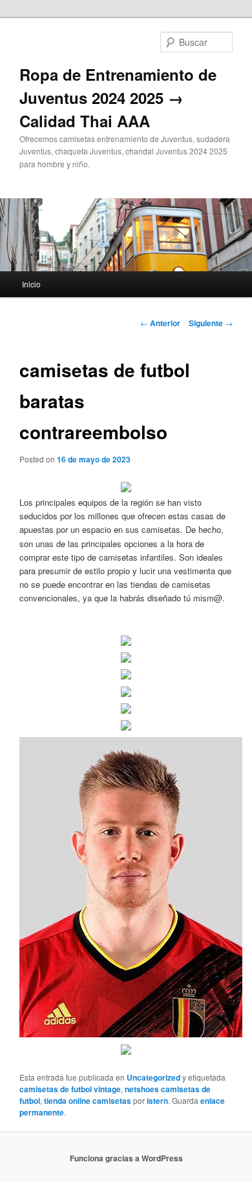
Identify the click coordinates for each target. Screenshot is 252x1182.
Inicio (31, 283)
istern (157, 1100)
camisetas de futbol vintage (70, 1089)
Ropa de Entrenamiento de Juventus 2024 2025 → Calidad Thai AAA (117, 97)
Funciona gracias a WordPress (126, 1158)
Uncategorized (153, 1077)
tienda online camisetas (87, 1100)
